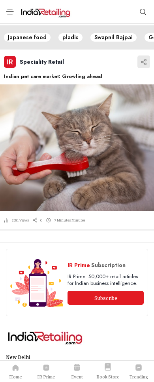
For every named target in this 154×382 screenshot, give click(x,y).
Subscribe (105, 297)
